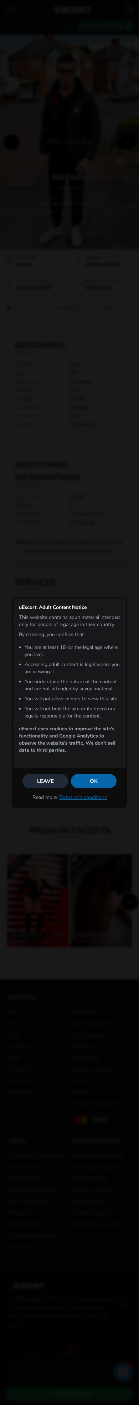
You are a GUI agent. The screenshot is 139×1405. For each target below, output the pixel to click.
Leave (45, 781)
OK (94, 781)
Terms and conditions (83, 797)
